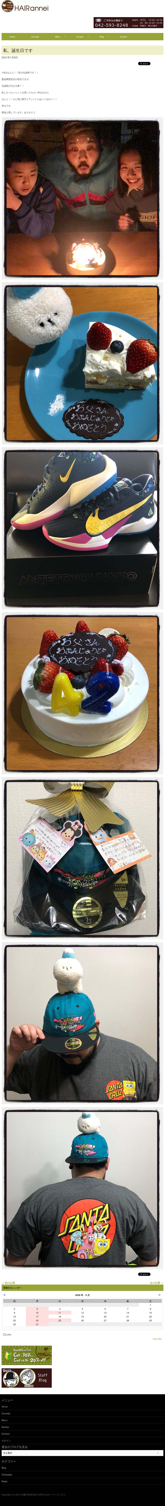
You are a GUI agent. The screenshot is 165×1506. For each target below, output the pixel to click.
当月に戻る (157, 1338)
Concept (35, 36)
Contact (123, 36)
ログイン (6, 1440)
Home (12, 36)
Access (79, 36)
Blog (102, 36)
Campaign (7, 1474)
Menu (57, 36)
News (4, 1481)
